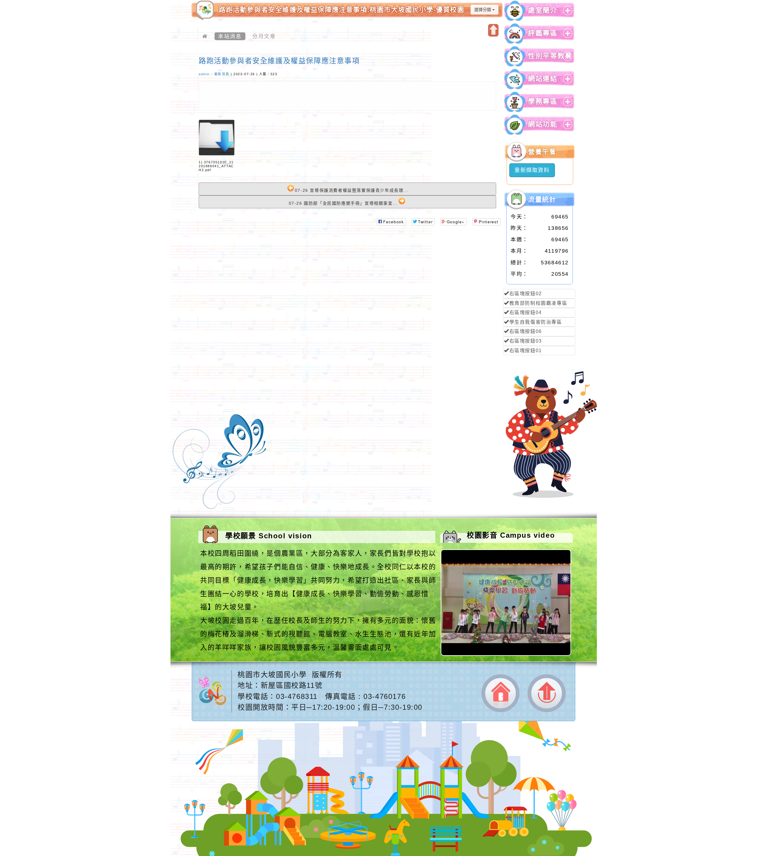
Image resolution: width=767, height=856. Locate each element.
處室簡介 (542, 10)
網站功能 (542, 124)
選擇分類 (483, 9)
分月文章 (264, 36)
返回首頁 (500, 693)
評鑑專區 (542, 33)
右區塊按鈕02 (525, 293)
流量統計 (542, 199)
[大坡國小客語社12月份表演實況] (506, 654)
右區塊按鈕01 (525, 350)
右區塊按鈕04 (525, 312)
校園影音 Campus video (511, 535)
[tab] (539, 11)
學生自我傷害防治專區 (535, 322)
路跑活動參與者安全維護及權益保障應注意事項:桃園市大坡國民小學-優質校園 (341, 9)
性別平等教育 (550, 56)
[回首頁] (205, 36)
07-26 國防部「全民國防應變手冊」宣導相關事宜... (343, 203)
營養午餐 (542, 152)
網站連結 (542, 78)
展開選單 (566, 83)
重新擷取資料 (532, 170)
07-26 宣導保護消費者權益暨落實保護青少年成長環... (351, 190)
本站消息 (229, 36)
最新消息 (221, 74)
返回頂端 (547, 693)
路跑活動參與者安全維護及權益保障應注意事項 (279, 61)
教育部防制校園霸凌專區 (538, 303)
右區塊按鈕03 (525, 340)
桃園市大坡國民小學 (272, 674)
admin (204, 74)
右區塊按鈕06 (525, 331)
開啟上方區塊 (493, 30)
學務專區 (542, 101)
